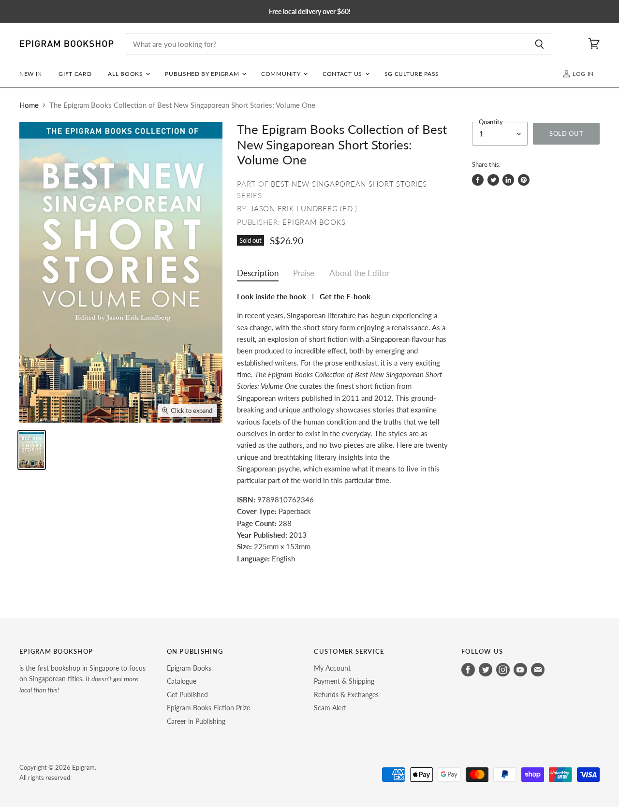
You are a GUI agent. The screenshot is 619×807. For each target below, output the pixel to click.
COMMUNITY (281, 74)
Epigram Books (314, 222)
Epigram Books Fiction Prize (208, 708)
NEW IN (30, 74)
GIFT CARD (75, 74)
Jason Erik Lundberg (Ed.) (304, 208)
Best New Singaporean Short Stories (349, 183)
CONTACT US (343, 74)
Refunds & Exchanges (346, 694)
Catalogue (181, 681)
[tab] (258, 275)
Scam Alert (330, 708)
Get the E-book (345, 296)
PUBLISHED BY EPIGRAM (203, 74)
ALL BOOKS (126, 74)
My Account (332, 668)
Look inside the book (271, 296)
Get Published (187, 694)
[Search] (539, 44)
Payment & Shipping (344, 681)
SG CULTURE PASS (411, 74)
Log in (582, 74)
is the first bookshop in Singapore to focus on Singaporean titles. (82, 679)
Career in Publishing (196, 721)
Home (29, 105)
